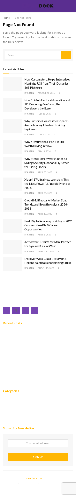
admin (30, 93)
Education (10, 416)
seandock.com (34, 478)
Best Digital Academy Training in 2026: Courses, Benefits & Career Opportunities (48, 225)
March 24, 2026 (45, 251)
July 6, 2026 (43, 134)
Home (6, 17)
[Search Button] (66, 55)
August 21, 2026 (46, 93)
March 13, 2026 (45, 268)
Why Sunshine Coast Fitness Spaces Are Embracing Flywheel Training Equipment (46, 125)
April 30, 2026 (44, 172)
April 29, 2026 (44, 193)
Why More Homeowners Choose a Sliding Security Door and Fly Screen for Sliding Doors (46, 163)
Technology (11, 405)
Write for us (29, 483)
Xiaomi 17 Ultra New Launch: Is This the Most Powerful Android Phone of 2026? (47, 183)
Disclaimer (10, 483)
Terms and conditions (17, 488)
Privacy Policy (50, 483)
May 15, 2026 (44, 151)
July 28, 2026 (44, 113)
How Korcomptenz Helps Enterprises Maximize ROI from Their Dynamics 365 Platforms (47, 83)
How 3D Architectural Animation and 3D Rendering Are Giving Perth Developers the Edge (47, 104)
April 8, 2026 (44, 234)
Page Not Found (23, 17)
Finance (8, 410)
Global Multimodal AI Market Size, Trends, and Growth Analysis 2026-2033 (46, 204)
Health (8, 422)
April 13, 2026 (44, 214)
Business (9, 399)
